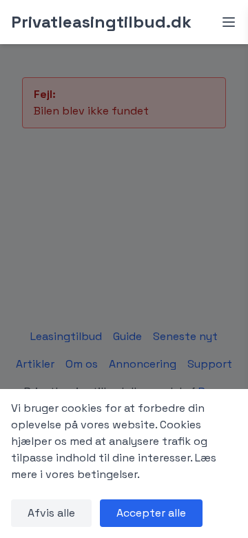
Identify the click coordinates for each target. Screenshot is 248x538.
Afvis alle (51, 513)
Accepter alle (151, 513)
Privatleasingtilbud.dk (101, 21)
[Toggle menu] (228, 22)
